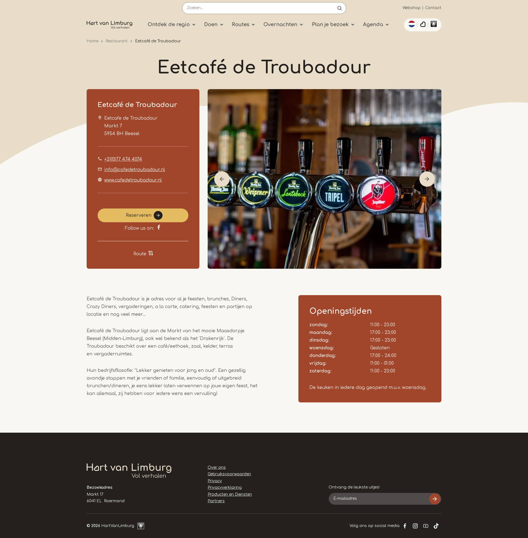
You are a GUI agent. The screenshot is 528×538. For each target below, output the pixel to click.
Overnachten (280, 24)
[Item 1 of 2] (324, 179)
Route (139, 253)
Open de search (339, 8)
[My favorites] (422, 25)
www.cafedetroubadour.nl (133, 180)
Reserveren (139, 215)
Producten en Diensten (230, 494)
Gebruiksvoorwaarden (229, 474)
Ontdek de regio (169, 24)
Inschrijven (434, 498)
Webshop (412, 8)
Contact (433, 8)
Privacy (215, 481)
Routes (240, 24)
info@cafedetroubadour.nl (134, 169)
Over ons (217, 467)
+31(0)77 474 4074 (123, 159)
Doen (211, 24)
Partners (216, 501)
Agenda (373, 24)
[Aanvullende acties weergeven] (411, 24)
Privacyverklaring (225, 487)
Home (92, 41)
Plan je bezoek (330, 24)
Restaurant (117, 41)
